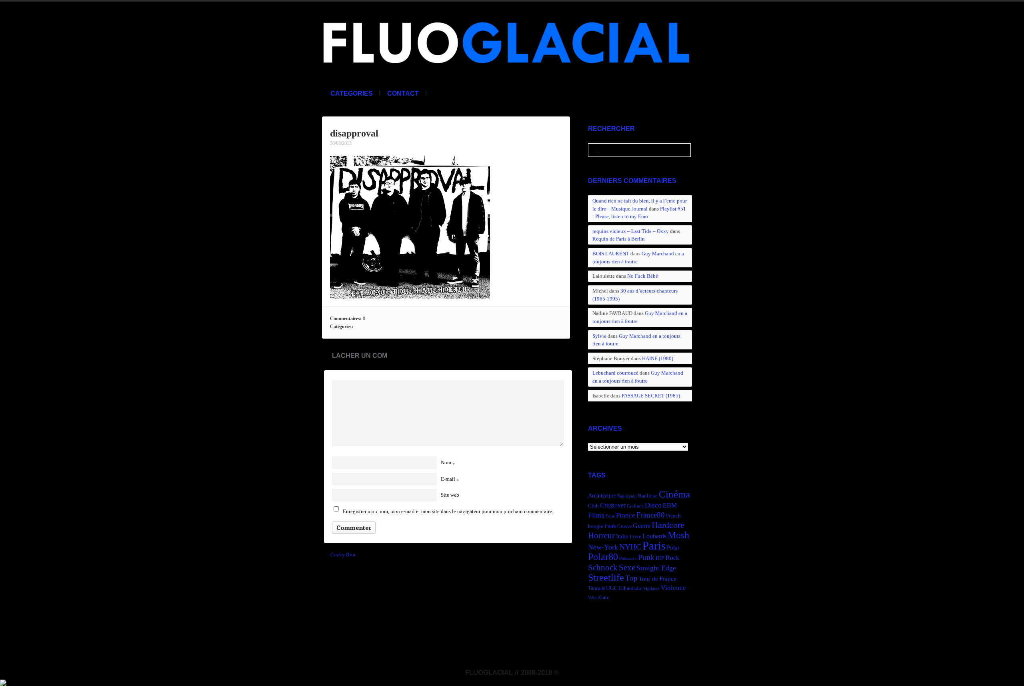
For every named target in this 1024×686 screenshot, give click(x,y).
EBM (670, 505)
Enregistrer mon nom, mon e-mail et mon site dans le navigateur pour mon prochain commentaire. (448, 511)
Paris (654, 545)
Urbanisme (630, 588)
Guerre (641, 526)
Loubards (654, 536)
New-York (603, 547)
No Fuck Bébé (642, 276)
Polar (673, 547)
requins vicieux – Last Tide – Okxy (630, 231)
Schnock (603, 567)
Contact (403, 93)
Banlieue (648, 496)
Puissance (628, 558)
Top (631, 578)
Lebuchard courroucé (615, 373)
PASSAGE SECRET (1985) (651, 396)
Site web (450, 495)
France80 (650, 515)
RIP (660, 558)
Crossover (613, 505)
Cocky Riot (343, 555)
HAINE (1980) (657, 358)
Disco (653, 505)
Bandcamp (627, 496)
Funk (610, 526)
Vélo (592, 598)
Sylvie (599, 336)
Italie (622, 536)
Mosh (678, 535)
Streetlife (606, 577)
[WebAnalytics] (3, 681)
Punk (646, 557)
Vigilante (651, 588)
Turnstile (596, 588)
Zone (603, 597)
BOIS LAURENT (610, 254)
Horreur (601, 535)
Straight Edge (656, 568)
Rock (672, 558)
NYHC (630, 546)
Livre (635, 537)
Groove (624, 526)
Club (593, 506)
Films (596, 515)
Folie (610, 516)
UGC (612, 588)
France (625, 515)
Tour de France (657, 578)
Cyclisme (635, 506)
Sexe (627, 567)
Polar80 (603, 556)
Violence (673, 588)
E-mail (450, 479)
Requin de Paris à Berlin (618, 239)
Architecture (602, 496)
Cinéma (674, 494)
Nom (448, 462)
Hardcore (668, 525)
